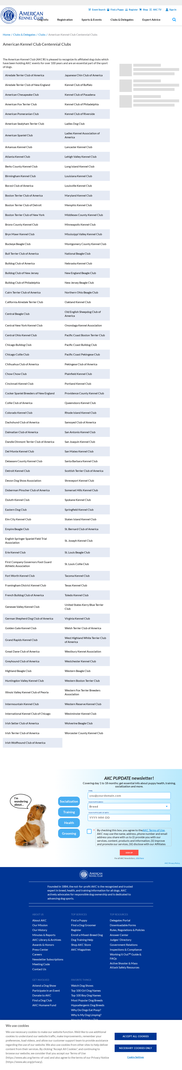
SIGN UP (129, 853)
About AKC (39, 920)
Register (133, 9)
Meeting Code (41, 964)
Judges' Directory (120, 939)
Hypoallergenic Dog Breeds (87, 1005)
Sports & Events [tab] (92, 19)
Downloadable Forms (123, 925)
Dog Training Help (82, 939)
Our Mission (40, 925)
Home (6, 34)
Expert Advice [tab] (151, 19)
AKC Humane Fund (44, 1005)
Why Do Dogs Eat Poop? (86, 1010)
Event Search (98, 9)
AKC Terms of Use (154, 830)
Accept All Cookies (136, 1036)
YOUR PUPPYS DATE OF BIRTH (99, 812)
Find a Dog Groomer (83, 925)
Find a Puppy (117, 9)
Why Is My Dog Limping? (86, 1015)
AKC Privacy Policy (172, 863)
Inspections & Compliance (126, 949)
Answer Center (119, 935)
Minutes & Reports (43, 935)
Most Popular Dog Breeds (87, 1000)
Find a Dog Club (42, 1000)
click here (140, 858)
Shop (145, 9)
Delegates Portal (120, 920)
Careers (37, 954)
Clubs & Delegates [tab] (122, 19)
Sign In (172, 9)
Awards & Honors (43, 944)
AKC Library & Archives (46, 939)
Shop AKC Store (81, 944)
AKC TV (157, 9)
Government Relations (124, 944)
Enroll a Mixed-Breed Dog (87, 935)
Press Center (40, 949)
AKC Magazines (81, 949)
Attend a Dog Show (44, 985)
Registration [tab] (65, 19)
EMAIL (91, 790)
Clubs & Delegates (24, 34)
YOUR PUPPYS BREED (96, 802)
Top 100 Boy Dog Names (86, 995)
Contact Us (39, 969)
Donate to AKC (41, 995)
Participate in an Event (46, 990)
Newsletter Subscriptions (47, 959)
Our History (39, 930)
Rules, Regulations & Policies (127, 930)
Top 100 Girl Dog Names (86, 990)
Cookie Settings (135, 1057)
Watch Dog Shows (82, 985)
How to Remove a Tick (84, 1019)
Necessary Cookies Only (135, 1048)
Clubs (42, 34)
